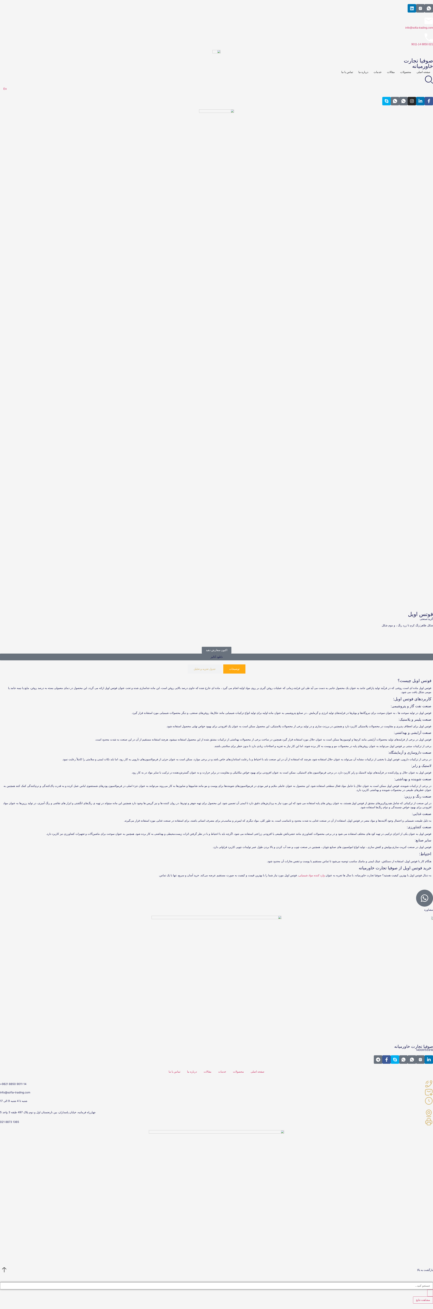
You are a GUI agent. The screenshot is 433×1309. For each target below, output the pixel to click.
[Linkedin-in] (420, 101)
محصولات (238, 1071)
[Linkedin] (412, 8)
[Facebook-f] (429, 101)
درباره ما (192, 1071)
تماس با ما (174, 1071)
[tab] (234, 669)
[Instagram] (412, 101)
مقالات (207, 1071)
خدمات (222, 1071)
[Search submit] (430, 1292)
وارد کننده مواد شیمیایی (312, 875)
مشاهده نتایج (423, 1299)
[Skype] (386, 101)
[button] (216, 657)
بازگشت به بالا (425, 1270)
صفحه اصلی (257, 1071)
